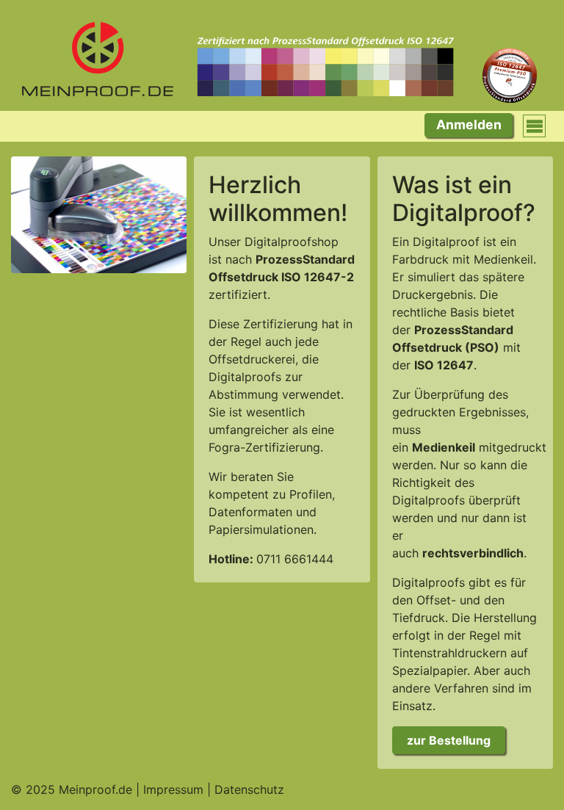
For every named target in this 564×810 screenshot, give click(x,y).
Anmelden (469, 124)
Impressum (173, 789)
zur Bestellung (449, 740)
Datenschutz (249, 789)
